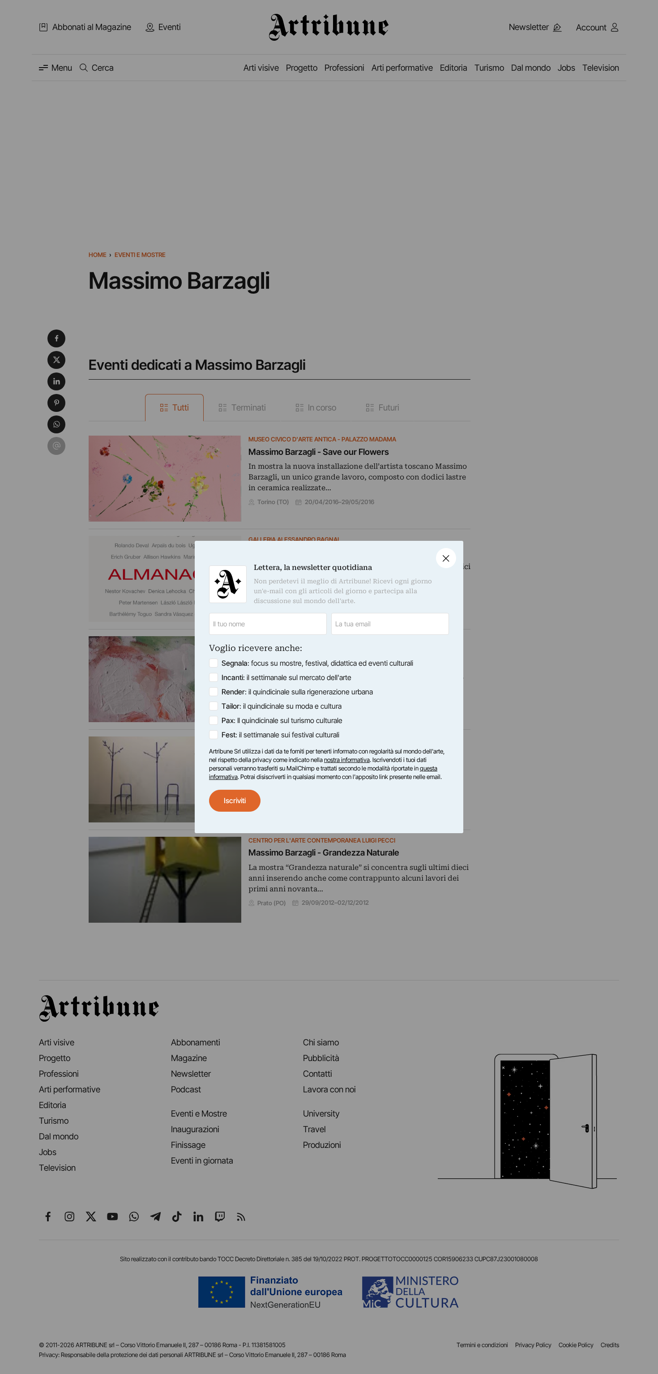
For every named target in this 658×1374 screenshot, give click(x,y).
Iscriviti (235, 800)
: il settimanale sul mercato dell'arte (286, 677)
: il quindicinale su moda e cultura (282, 706)
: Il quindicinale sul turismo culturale (282, 720)
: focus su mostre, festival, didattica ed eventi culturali (317, 663)
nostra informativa (347, 759)
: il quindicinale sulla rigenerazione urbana (297, 691)
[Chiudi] (446, 558)
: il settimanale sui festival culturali (280, 734)
